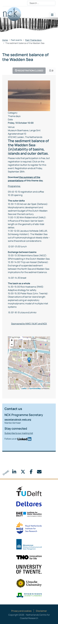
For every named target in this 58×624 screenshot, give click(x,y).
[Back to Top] (53, 619)
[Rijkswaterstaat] (29, 544)
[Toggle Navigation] (52, 15)
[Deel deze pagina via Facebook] (31, 472)
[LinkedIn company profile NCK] (24, 438)
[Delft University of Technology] (29, 491)
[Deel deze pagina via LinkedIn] (14, 472)
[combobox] (41, 3)
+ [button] (12, 340)
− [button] (12, 344)
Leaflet (23, 388)
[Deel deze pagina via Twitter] (22, 472)
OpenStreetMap (35, 388)
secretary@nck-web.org (18, 419)
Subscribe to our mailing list (19, 433)
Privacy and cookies (21, 610)
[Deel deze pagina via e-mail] (39, 472)
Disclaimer (41, 610)
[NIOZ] (29, 527)
